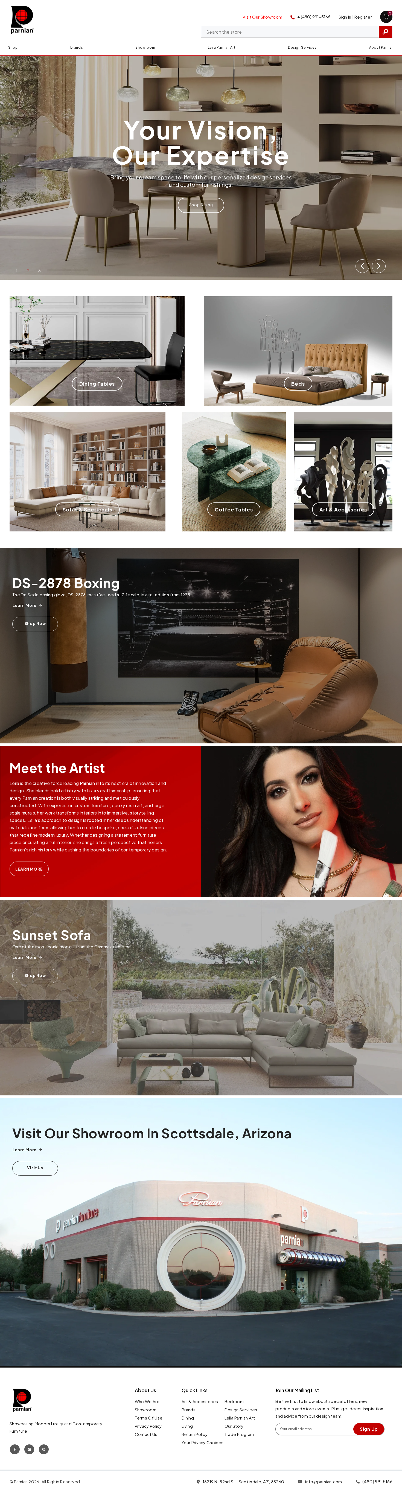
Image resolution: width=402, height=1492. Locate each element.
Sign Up (369, 1429)
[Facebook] (15, 1449)
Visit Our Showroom (262, 16)
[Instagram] (29, 1449)
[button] (362, 266)
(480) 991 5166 (377, 1481)
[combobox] (290, 32)
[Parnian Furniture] (201, 645)
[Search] (296, 32)
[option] (201, 167)
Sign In (345, 16)
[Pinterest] (44, 1449)
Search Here (385, 32)
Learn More (29, 868)
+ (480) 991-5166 (313, 16)
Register (363, 16)
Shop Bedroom (201, 192)
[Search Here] (296, 32)
